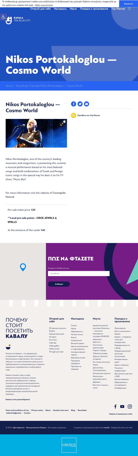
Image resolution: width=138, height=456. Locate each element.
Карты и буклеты (122, 365)
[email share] (86, 103)
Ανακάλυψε (22, 85)
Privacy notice (37, 410)
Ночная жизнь (77, 334)
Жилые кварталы (122, 379)
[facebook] (115, 406)
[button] (3, 17)
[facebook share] (73, 103)
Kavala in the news (61, 410)
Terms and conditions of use (17, 410)
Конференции (120, 388)
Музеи (73, 328)
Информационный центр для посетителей (123, 353)
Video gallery (54, 346)
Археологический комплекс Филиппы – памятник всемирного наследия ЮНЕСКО (101, 330)
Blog (73, 410)
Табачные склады (100, 353)
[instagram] (129, 406)
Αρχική (9, 85)
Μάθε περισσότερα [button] (44, 5)
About (48, 410)
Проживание (120, 328)
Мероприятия (77, 331)
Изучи (73, 8)
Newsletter (82, 410)
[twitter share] (80, 103)
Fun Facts (53, 340)
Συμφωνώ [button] (128, 4)
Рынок (74, 337)
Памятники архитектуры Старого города (99, 347)
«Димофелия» (18, 428)
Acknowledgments (13, 413)
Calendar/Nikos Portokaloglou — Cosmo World (56, 85)
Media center (54, 349)
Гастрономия (76, 340)
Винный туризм (77, 343)
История (52, 337)
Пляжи (74, 325)
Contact (27, 413)
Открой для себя (40, 8)
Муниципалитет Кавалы (36, 428)
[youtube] (122, 406)
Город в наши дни (56, 334)
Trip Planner (118, 8)
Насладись (60, 8)
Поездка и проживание (94, 8)
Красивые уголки (78, 358)
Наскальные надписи (102, 373)
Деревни (96, 382)
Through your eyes (56, 352)
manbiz (107, 428)
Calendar (52, 343)
